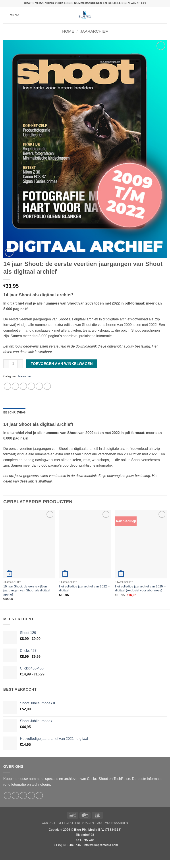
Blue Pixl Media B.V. (89, 829)
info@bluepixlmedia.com (101, 845)
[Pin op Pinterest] (39, 386)
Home (68, 31)
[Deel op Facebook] (15, 386)
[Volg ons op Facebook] (7, 795)
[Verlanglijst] (149, 15)
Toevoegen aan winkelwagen (62, 364)
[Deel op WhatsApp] (7, 386)
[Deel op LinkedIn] (47, 386)
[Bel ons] (31, 795)
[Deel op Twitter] (23, 386)
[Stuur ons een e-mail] (23, 795)
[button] (11, 14)
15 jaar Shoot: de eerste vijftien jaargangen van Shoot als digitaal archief (26, 590)
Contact (48, 822)
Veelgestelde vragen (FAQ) (80, 822)
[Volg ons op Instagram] (15, 795)
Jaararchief (94, 31)
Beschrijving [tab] (14, 412)
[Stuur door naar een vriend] (31, 386)
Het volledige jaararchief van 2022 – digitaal (84, 588)
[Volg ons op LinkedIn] (39, 795)
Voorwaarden (116, 822)
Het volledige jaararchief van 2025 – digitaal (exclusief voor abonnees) (140, 588)
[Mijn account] (157, 15)
